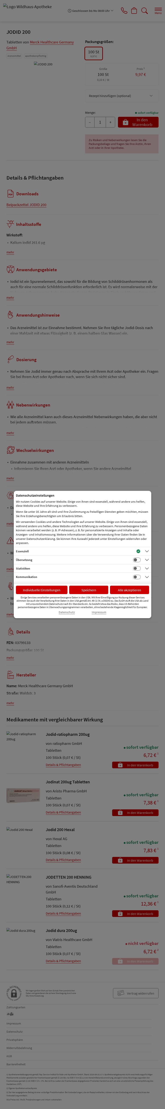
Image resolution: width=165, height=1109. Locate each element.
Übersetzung (24, 560)
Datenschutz (67, 612)
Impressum (99, 612)
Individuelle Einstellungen (41, 590)
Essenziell (22, 551)
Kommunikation (26, 577)
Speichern (88, 590)
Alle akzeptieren (129, 590)
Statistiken (23, 568)
